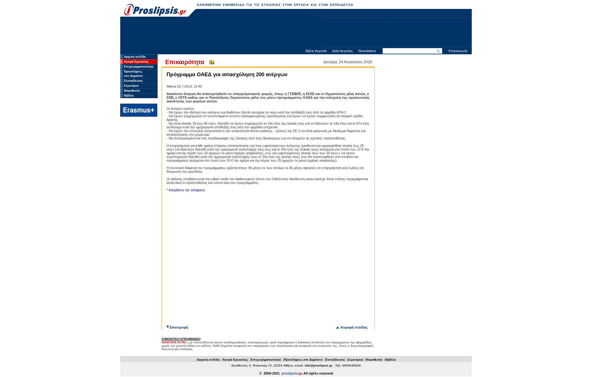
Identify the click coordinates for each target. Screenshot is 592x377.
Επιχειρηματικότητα (138, 66)
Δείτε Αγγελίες (342, 51)
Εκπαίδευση (133, 80)
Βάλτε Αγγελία (316, 51)
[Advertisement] (296, 32)
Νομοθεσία (132, 90)
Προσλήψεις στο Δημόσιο (303, 359)
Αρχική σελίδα (135, 56)
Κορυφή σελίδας (354, 327)
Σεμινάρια (131, 85)
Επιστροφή (179, 327)
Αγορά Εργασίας (136, 61)
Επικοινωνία (458, 51)
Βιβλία (129, 95)
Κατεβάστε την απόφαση (187, 190)
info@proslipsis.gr (318, 365)
